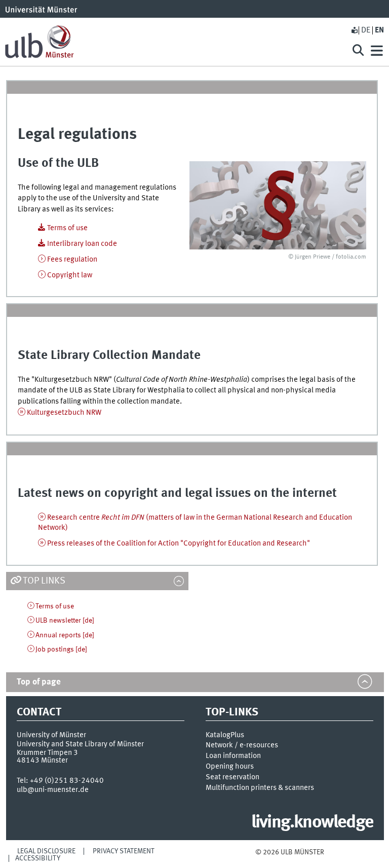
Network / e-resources (242, 745)
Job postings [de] (61, 649)
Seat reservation (232, 777)
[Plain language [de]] (354, 30)
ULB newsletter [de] (64, 620)
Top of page (39, 682)
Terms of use (67, 228)
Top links (44, 581)
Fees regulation (72, 260)
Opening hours (230, 767)
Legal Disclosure (46, 851)
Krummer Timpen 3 (47, 753)
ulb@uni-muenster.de (53, 790)
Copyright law (69, 275)
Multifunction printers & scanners (260, 788)
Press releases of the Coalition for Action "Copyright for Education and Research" (178, 543)
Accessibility (37, 858)
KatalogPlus (225, 735)
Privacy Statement (123, 851)
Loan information (233, 756)
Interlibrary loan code (82, 244)
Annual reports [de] (64, 635)
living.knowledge (312, 823)
